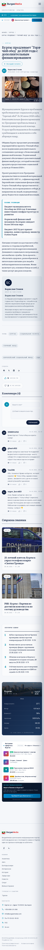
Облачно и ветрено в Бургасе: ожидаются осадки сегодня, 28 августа (22, 660)
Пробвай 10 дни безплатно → (22, 796)
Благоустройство (8, 10)
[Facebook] (4, 848)
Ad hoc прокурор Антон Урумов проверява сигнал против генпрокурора (23, 637)
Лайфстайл (6, 876)
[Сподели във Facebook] (4, 370)
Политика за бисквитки (9, 945)
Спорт (4, 882)
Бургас (11, 32)
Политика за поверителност (10, 943)
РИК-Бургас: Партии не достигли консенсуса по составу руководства (18, 606)
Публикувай (33, 422)
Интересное (6, 869)
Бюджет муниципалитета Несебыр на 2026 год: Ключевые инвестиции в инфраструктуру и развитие (21, 210)
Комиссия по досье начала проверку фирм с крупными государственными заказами (22, 647)
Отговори (13, 441)
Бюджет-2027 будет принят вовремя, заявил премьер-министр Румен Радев (22, 232)
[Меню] (39, 4)
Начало (4, 32)
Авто (3, 862)
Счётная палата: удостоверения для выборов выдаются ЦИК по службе (23, 669)
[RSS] (9, 848)
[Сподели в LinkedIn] (14, 370)
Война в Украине (8, 886)
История (5, 872)
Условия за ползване (27, 943)
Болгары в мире (7, 866)
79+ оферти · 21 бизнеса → (32, 745)
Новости (5, 879)
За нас (7, 927)
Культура (20, 10)
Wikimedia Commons (32, 99)
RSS (6, 923)
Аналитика (6, 859)
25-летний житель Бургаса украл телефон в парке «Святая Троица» (19, 560)
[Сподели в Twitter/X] (9, 370)
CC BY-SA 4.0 (37, 100)
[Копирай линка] (19, 370)
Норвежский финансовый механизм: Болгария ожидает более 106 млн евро (19, 222)
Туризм (4, 895)
